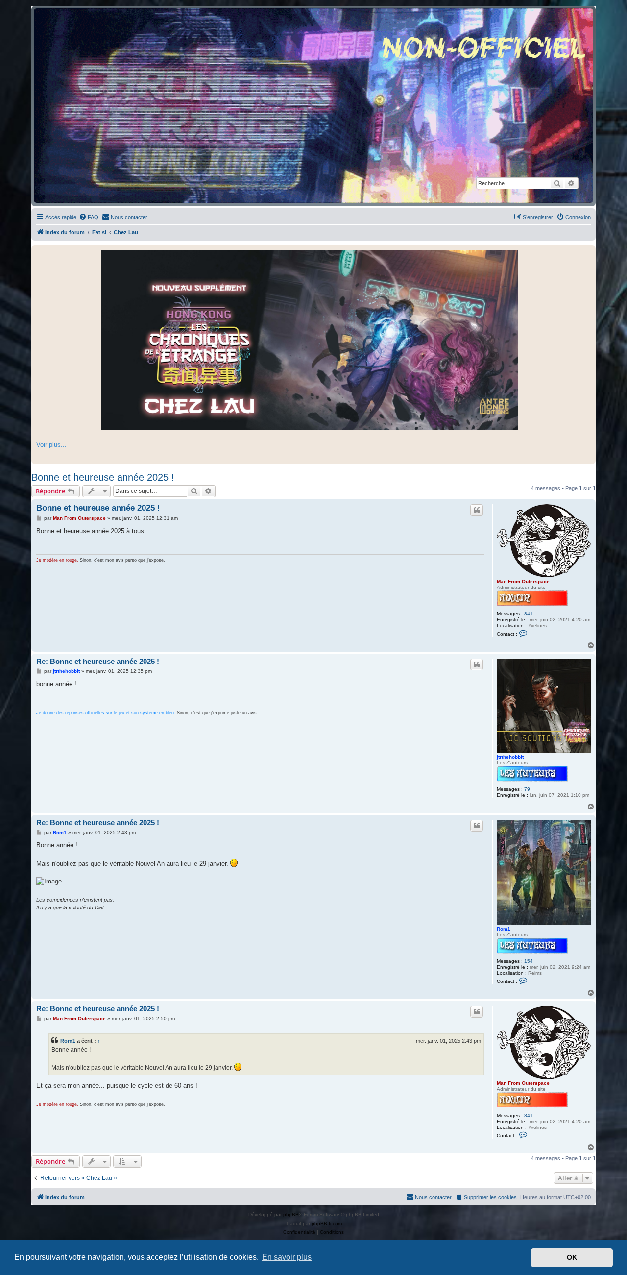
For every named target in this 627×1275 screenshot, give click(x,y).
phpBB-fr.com (327, 1223)
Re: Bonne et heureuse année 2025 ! (97, 661)
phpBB (291, 1214)
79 (527, 789)
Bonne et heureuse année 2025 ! (102, 477)
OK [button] (572, 1257)
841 (528, 613)
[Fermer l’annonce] (588, 253)
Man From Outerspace (523, 581)
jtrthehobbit (510, 757)
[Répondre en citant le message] (476, 510)
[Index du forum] (313, 105)
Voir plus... (51, 444)
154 (528, 961)
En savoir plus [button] (287, 1257)
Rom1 (503, 929)
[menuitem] (88, 217)
